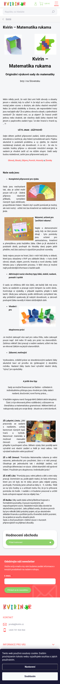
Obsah (18, 160)
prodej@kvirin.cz (16, 624)
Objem (25, 160)
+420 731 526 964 (17, 630)
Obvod (11, 160)
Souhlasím (30, 676)
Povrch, (32, 160)
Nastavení (30, 666)
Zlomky (48, 160)
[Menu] (56, 3)
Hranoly (39, 160)
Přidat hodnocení (15, 542)
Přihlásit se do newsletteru (17, 590)
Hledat (53, 12)
